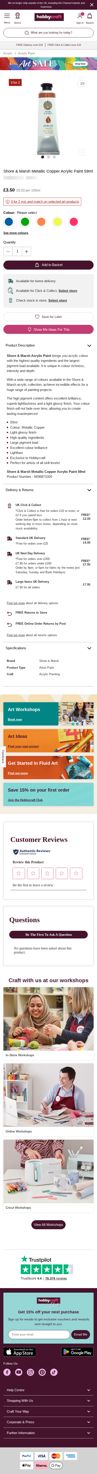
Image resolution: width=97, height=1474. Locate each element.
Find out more (16, 603)
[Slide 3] (54, 157)
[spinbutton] (17, 251)
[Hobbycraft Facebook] (7, 1372)
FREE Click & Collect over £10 (64, 45)
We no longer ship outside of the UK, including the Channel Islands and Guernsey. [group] (46, 5)
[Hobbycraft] (49, 18)
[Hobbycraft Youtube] (18, 1372)
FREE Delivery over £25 (29, 45)
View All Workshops (48, 1225)
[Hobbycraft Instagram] (30, 1372)
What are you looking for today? (51, 32)
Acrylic (7, 53)
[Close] (92, 5)
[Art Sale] (48, 63)
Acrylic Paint (26, 53)
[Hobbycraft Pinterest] (42, 1372)
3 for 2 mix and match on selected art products (45, 201)
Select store (67, 291)
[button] (48, 119)
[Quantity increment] (26, 251)
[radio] (8, 221)
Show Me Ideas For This (52, 329)
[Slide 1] (42, 157)
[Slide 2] (48, 157)
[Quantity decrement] (8, 251)
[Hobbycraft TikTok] (54, 1372)
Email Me (80, 1334)
